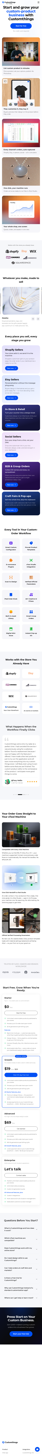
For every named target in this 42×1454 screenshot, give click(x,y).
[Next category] (38, 319)
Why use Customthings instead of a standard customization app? (18, 1289)
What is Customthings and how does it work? (19, 1229)
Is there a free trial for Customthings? (13, 1279)
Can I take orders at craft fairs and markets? (18, 1269)
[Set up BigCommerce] (31, 685)
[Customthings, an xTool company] (9, 2)
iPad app (5, 1453)
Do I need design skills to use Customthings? (16, 1259)
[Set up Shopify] (11, 673)
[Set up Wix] (11, 696)
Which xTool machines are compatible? (14, 1239)
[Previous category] (33, 319)
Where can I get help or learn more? (18, 1298)
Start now (10, 368)
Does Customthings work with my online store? (18, 1249)
